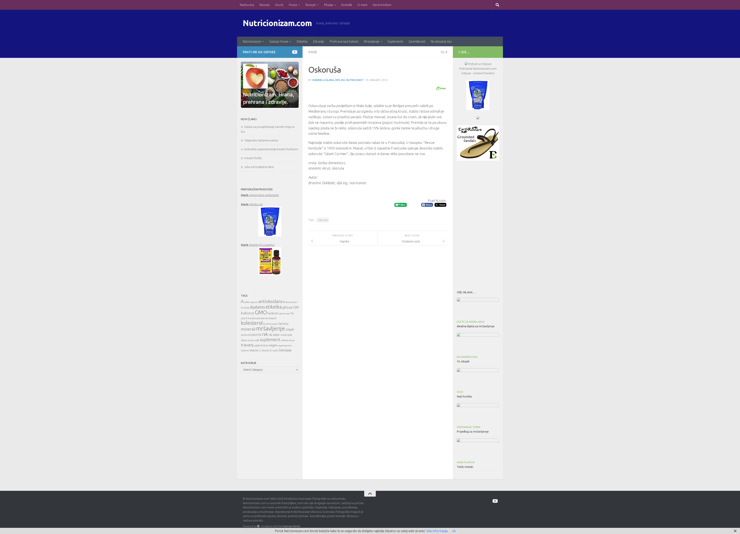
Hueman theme (291, 526)
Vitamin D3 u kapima (257, 244)
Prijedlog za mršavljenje (473, 431)
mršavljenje (270, 328)
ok (454, 531)
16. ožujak (463, 361)
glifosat (287, 307)
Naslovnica (247, 5)
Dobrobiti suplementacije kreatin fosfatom (271, 149)
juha (243, 318)
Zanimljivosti (417, 41)
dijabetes (257, 307)
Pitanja (328, 5)
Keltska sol (252, 204)
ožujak (290, 329)
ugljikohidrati (261, 345)
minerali (248, 329)
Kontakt (346, 5)
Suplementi (395, 41)
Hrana (293, 5)
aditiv (247, 302)
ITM (292, 313)
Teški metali (465, 466)
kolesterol (252, 323)
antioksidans (270, 301)
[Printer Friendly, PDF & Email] (440, 88)
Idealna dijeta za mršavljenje (475, 326)
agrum (254, 302)
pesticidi (246, 334)
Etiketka (302, 41)
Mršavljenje (371, 41)
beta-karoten (291, 302)
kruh (266, 323)
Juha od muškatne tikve (259, 167)
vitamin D (266, 350)
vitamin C (255, 350)
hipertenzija (283, 313)
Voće (312, 52)
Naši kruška (464, 396)
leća (285, 323)
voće (275, 350)
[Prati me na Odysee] (294, 52)
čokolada (284, 350)
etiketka (274, 306)
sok (257, 340)
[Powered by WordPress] (258, 526)
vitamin (245, 350)
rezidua (251, 340)
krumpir (273, 324)
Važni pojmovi (466, 462)
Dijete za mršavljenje (470, 322)
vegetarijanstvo (285, 345)
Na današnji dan (441, 41)
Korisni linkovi (382, 5)
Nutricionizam (252, 41)
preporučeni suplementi (260, 195)
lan (281, 323)
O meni (362, 5)
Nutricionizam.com (277, 23)
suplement (270, 339)
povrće (256, 334)
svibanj (284, 340)
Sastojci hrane (278, 41)
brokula (245, 307)
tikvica (292, 340)
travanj (247, 345)
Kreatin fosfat (253, 158)
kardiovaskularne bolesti (262, 318)
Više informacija (437, 531)
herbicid (272, 313)
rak (265, 334)
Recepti (310, 5)
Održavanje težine (468, 427)
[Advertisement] (478, 224)
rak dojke (274, 334)
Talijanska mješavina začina (261, 140)
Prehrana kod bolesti (344, 41)
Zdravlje (318, 41)
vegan (273, 345)
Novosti (264, 5)
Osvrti (279, 5)
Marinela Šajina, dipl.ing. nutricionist (338, 80)
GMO (261, 312)
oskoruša (323, 220)
